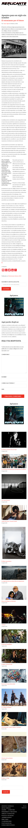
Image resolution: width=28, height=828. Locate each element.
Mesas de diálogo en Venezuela (9, 601)
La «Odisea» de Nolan (6, 707)
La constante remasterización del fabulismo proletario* (14, 469)
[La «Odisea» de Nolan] (14, 698)
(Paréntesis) (11, 276)
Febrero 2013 (18, 276)
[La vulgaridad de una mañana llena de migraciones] (14, 573)
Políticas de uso (7, 823)
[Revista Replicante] (14, 4)
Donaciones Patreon (8, 825)
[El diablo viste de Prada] (14, 656)
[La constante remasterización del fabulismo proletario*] (14, 461)
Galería (4, 809)
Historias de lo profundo (7, 758)
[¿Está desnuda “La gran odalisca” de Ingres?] (14, 719)
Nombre (4, 377)
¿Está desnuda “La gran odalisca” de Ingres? (11, 727)
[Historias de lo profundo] (14, 744)
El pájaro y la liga (5, 778)
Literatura (11, 809)
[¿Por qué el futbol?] (14, 487)
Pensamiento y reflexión (9, 811)
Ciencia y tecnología (8, 813)
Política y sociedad (8, 815)
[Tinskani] (14, 615)
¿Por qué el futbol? (6, 500)
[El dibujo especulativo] (14, 543)
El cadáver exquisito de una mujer (9, 449)
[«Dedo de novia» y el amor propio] (14, 512)
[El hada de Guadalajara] (14, 636)
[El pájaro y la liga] (14, 770)
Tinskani (3, 624)
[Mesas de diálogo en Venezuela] (14, 593)
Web (3, 389)
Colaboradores (6, 821)
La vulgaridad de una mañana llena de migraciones (13, 581)
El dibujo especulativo (6, 561)
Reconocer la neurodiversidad (8, 684)
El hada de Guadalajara (7, 644)
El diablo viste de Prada (7, 664)
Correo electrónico (8, 383)
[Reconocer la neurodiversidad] (14, 676)
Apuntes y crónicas (8, 806)
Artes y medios (6, 808)
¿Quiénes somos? (7, 817)
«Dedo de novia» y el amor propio (9, 521)
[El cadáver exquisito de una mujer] (14, 440)
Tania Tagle (6, 23)
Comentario (6, 354)
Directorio (5, 819)
